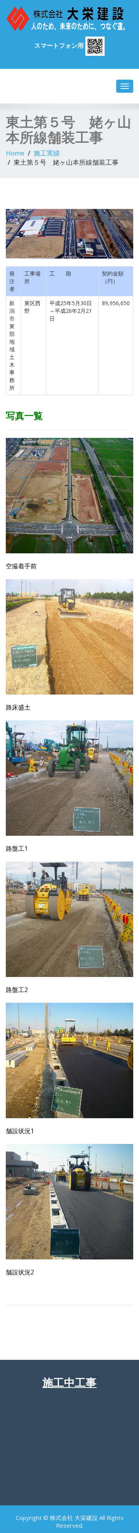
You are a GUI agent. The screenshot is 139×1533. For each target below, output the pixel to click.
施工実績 (47, 153)
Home (15, 153)
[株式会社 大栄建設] (69, 18)
